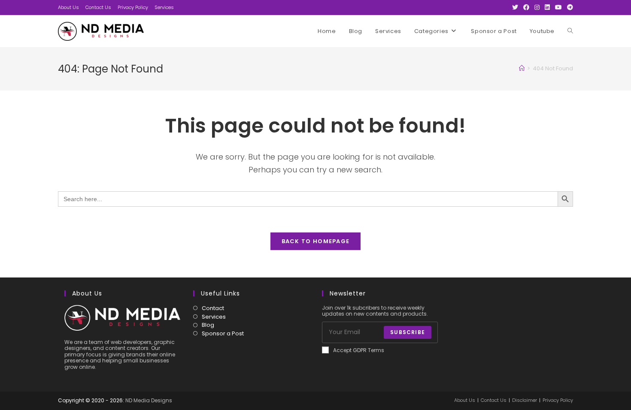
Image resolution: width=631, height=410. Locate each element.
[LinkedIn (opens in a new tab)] (547, 7)
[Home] (522, 68)
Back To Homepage (316, 241)
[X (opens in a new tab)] (515, 7)
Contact (213, 308)
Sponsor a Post (223, 333)
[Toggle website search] (570, 31)
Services (164, 7)
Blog (208, 325)
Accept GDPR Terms (358, 350)
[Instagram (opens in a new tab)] (537, 7)
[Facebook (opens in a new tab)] (526, 7)
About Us (68, 7)
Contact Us (98, 7)
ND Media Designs (148, 400)
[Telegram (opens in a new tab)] (568, 7)
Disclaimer (524, 400)
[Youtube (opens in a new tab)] (558, 7)
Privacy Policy (133, 7)
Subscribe (407, 332)
